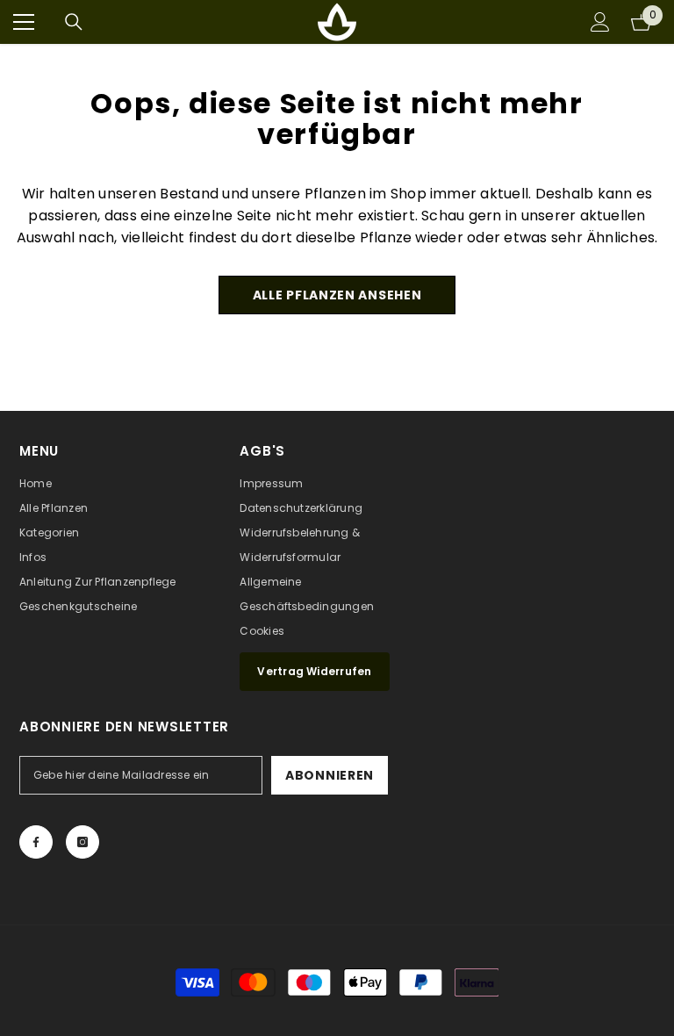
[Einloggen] (600, 22)
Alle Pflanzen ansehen (337, 295)
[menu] (23, 21)
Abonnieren (329, 775)
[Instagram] (82, 842)
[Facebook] (36, 842)
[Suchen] (73, 21)
